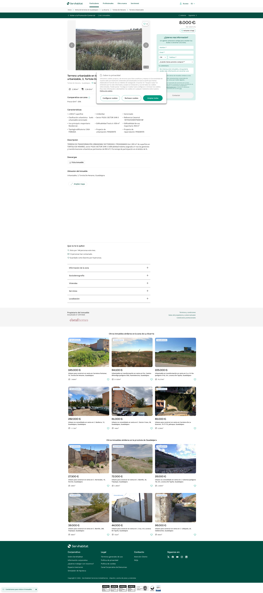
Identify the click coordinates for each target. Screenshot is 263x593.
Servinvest (135, 3)
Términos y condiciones (187, 312)
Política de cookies (106, 91)
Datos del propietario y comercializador (182, 315)
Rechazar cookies (131, 98)
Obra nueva (122, 3)
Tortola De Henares (119, 10)
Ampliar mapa (79, 184)
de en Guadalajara (86, 10)
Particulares (94, 3)
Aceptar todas (152, 98)
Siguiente (192, 15)
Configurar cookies (110, 98)
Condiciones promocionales (186, 318)
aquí (180, 88)
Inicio (70, 10)
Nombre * (162, 44)
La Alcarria (105, 10)
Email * (161, 49)
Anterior (183, 15)
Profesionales (108, 3)
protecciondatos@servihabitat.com (167, 87)
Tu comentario (164, 66)
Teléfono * (162, 54)
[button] (72, 45)
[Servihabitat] (71, 3)
